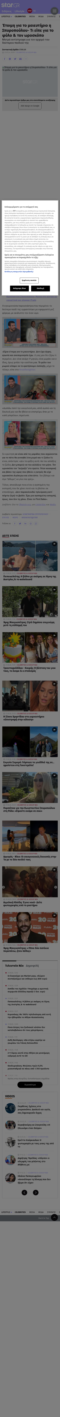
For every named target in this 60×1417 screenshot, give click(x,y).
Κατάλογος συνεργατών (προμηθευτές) (19, 272)
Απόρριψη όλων (19, 288)
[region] (30, 248)
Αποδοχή (40, 288)
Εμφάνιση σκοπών (29, 280)
